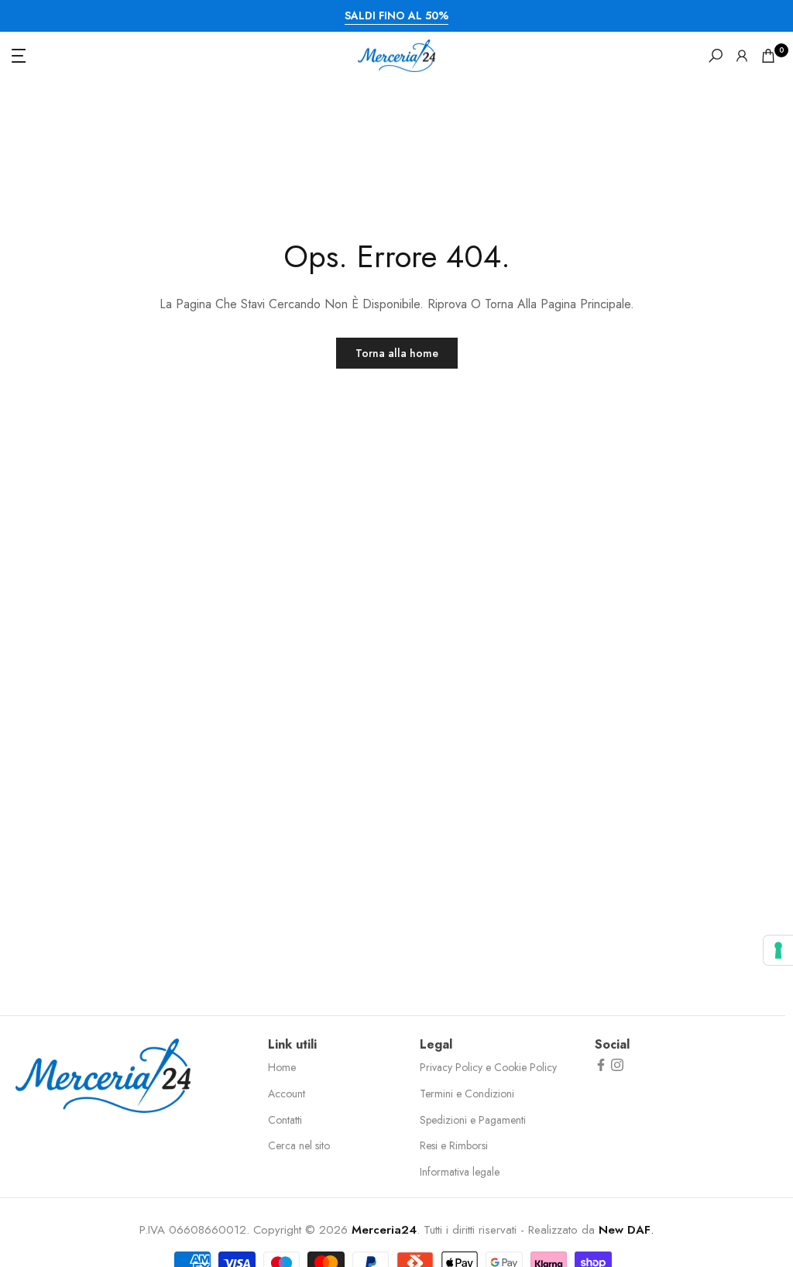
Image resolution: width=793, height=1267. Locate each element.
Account (286, 1093)
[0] (768, 55)
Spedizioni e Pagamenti (473, 1120)
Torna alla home (396, 353)
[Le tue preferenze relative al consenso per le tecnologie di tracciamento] (778, 950)
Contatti (285, 1120)
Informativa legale (459, 1171)
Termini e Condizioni (467, 1093)
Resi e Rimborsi (454, 1145)
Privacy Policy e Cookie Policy (488, 1067)
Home (282, 1067)
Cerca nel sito (299, 1145)
